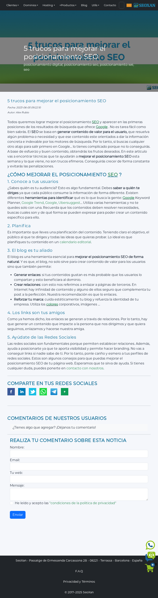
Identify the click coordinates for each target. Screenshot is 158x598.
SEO (95, 122)
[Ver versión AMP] (64, 392)
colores (52, 304)
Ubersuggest (69, 203)
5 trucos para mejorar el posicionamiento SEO (56, 100)
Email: (15, 460)
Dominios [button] (29, 5)
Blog (84, 5)
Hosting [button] (48, 5)
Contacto (110, 5)
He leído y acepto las (65, 503)
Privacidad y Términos (79, 581)
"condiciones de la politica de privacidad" (82, 503)
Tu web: (16, 473)
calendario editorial (75, 242)
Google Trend (33, 203)
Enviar (18, 515)
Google (102, 127)
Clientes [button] (11, 5)
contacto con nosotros (84, 368)
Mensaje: (17, 485)
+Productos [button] (66, 5)
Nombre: (17, 447)
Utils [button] (94, 5)
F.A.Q (79, 571)
